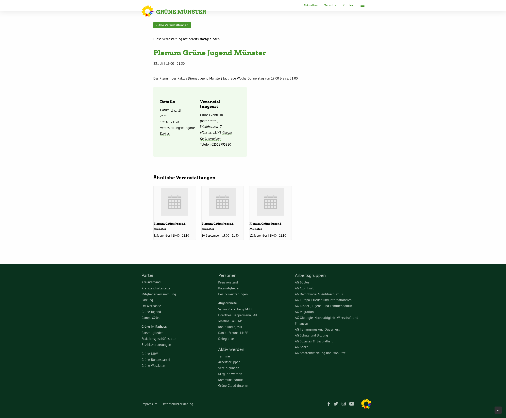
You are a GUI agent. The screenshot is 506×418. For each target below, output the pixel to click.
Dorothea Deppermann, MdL (238, 315)
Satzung (147, 300)
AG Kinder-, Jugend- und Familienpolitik (323, 306)
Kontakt (349, 5)
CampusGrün (151, 318)
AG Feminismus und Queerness (317, 329)
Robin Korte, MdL (230, 327)
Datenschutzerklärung (177, 404)
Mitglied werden (230, 374)
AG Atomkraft (304, 288)
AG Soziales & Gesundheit (314, 341)
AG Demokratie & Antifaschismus (319, 294)
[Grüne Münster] (179, 11)
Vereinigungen (228, 368)
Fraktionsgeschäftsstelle (159, 338)
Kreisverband (151, 282)
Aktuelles (310, 5)
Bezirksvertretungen (156, 344)
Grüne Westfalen (153, 365)
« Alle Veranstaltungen (172, 25)
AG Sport (301, 347)
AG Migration (304, 312)
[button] (362, 5)
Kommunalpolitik (230, 380)
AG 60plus (302, 282)
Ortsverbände (151, 306)
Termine (330, 5)
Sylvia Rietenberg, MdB (235, 309)
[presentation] (175, 202)
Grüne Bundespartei (156, 359)
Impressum (149, 404)
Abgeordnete (227, 303)
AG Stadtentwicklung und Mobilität (320, 353)
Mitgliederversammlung (159, 294)
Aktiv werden (231, 349)
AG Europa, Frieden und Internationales (323, 300)
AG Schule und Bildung (311, 335)
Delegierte (226, 338)
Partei (147, 275)
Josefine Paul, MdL (231, 321)
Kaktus (165, 133)
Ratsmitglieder (152, 333)
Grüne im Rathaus (154, 326)
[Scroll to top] (498, 409)
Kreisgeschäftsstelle (156, 288)
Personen (227, 275)
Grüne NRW (150, 354)
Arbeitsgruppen (229, 362)
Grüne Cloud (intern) (233, 385)
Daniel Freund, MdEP (233, 333)
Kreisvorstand (228, 282)
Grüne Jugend (151, 312)
